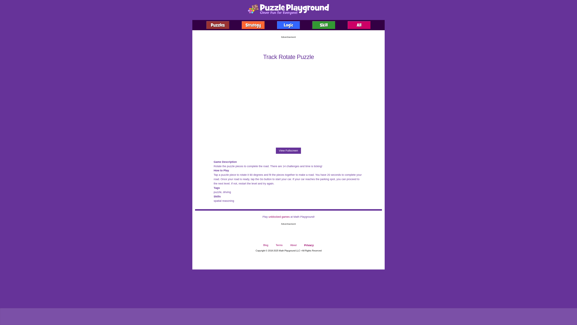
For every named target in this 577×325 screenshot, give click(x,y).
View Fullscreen (288, 150)
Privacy (309, 245)
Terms (279, 245)
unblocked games (279, 216)
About (293, 245)
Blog (265, 245)
